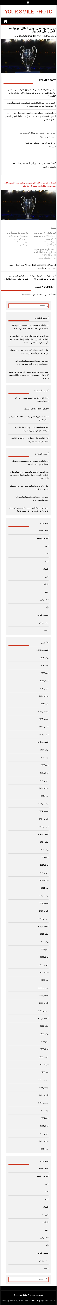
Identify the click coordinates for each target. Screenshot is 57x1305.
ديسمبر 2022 (43, 988)
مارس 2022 (44, 1057)
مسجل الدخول (38, 294)
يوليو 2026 (44, 658)
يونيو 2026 (44, 665)
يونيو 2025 (44, 757)
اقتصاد (46, 569)
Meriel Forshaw (42, 427)
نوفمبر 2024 (44, 811)
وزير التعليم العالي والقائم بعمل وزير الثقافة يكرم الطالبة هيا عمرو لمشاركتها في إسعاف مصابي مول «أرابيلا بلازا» (29, 339)
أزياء (47, 561)
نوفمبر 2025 (44, 719)
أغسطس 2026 (43, 650)
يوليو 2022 (44, 1026)
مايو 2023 (45, 949)
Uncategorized (42, 265)
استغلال (27, 409)
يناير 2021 (45, 1149)
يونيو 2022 (44, 1034)
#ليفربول (40, 268)
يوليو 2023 (44, 934)
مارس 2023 (44, 965)
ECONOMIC (44, 531)
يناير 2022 (45, 1072)
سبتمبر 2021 (43, 1103)
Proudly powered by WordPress (15, 1300)
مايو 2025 (45, 765)
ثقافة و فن (44, 600)
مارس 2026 (44, 688)
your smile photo (28, 11)
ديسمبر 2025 (43, 711)
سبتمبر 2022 (43, 1011)
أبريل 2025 (44, 773)
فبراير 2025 (44, 788)
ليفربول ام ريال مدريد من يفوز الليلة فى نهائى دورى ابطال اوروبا (45, 236)
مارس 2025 (44, 780)
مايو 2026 (45, 673)
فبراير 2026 (44, 696)
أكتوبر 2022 (44, 1003)
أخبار (47, 546)
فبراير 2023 (44, 972)
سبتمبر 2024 (43, 826)
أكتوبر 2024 (44, 819)
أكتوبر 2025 (44, 727)
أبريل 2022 (44, 1049)
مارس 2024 (44, 872)
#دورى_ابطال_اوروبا (18, 265)
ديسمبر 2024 (43, 803)
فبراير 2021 (44, 1141)
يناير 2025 (45, 796)
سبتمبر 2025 (43, 734)
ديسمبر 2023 (43, 896)
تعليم (47, 592)
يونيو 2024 (44, 849)
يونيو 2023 (44, 942)
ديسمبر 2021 (43, 1080)
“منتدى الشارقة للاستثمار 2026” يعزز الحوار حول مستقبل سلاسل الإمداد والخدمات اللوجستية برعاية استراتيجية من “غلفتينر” (32, 92)
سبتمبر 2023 (43, 919)
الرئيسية (45, 577)
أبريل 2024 (44, 865)
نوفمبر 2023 (44, 903)
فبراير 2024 (44, 880)
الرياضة (46, 584)
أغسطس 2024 (43, 834)
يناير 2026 (45, 704)
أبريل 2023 (44, 957)
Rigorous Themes (48, 1300)
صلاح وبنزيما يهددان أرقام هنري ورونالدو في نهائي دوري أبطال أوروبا (17, 236)
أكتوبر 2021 (44, 1095)
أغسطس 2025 (43, 742)
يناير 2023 (45, 980)
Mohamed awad (25, 36)
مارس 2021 (44, 1133)
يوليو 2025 (44, 750)
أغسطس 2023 (43, 926)
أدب (47, 554)
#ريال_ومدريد (50, 268)
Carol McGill (43, 438)
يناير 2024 (45, 888)
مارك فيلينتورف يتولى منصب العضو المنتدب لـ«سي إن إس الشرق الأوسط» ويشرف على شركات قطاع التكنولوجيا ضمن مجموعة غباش (30, 116)
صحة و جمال (44, 623)
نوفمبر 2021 (44, 1087)
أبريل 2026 (44, 681)
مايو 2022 (45, 1041)
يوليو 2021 (44, 1110)
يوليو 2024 (44, 842)
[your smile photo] (5, 21)
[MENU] (52, 21)
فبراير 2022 (44, 1064)
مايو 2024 (45, 857)
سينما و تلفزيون (42, 615)
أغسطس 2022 (43, 1018)
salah (46, 416)
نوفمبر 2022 (44, 995)
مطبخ (46, 630)
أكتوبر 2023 (44, 911)
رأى (47, 607)
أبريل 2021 (44, 1126)
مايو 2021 (45, 1118)
